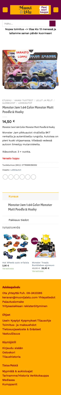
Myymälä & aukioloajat (17, 371)
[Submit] (52, 24)
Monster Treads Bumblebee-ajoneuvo (43, 264)
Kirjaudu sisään (12, 348)
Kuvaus (13, 196)
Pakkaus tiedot (19, 220)
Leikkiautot (25, 103)
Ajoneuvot (8, 103)
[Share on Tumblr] (33, 177)
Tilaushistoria (11, 356)
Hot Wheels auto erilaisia (15, 262)
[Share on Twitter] (16, 177)
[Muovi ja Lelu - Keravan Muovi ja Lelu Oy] (30, 10)
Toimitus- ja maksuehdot (19, 324)
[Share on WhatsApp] (5, 177)
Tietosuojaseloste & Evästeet (21, 329)
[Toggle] (5, 196)
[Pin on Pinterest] (27, 177)
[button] (5, 9)
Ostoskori (8, 352)
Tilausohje (44, 320)
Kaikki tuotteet (24, 100)
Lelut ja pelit (44, 100)
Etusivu (7, 100)
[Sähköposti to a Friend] (22, 177)
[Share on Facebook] (10, 177)
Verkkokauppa (39, 375)
